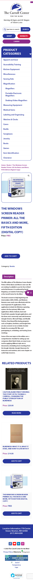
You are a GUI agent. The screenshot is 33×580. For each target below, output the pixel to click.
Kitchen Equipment (11, 70)
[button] (28, 175)
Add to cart (11, 256)
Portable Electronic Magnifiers (13, 94)
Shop (9, 36)
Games (6, 148)
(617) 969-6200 (16, 533)
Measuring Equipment (12, 105)
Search (26, 29)
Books (5, 144)
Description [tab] (9, 277)
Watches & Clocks (10, 120)
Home (3, 165)
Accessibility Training (12, 65)
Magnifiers (9, 89)
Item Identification (11, 153)
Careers (16, 41)
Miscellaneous (9, 74)
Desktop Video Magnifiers (16, 101)
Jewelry (6, 139)
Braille (6, 129)
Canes (5, 124)
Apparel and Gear (10, 60)
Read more (16, 413)
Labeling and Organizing (13, 115)
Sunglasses (8, 134)
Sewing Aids (8, 79)
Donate (24, 36)
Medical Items (9, 110)
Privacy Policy (8, 552)
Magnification (9, 84)
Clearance (7, 158)
